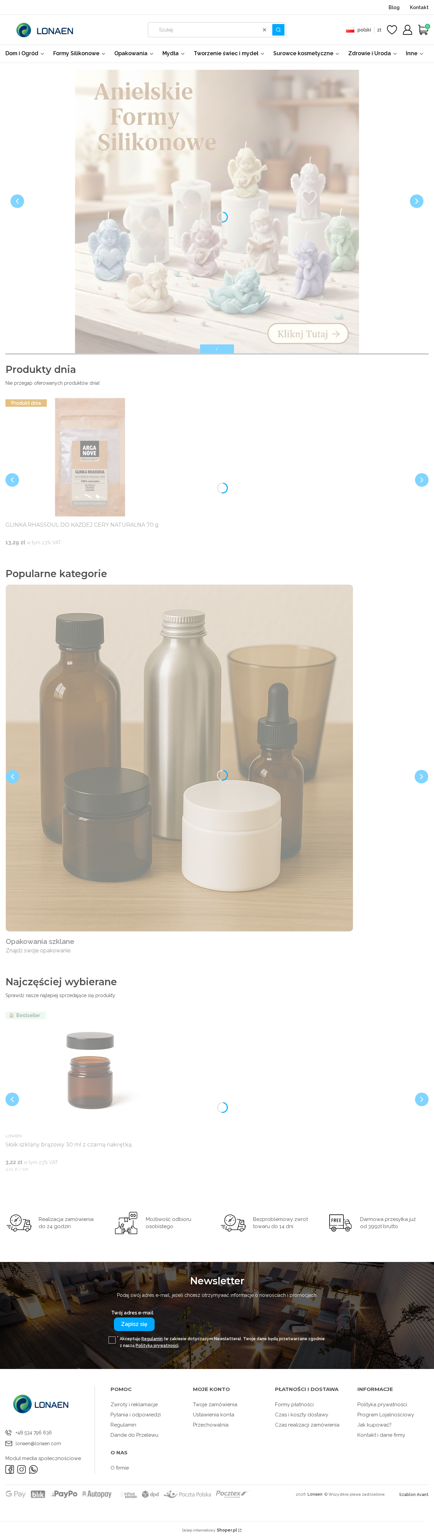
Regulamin (152, 1338)
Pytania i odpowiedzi (136, 1415)
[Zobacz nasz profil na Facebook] (9, 1469)
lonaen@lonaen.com (38, 1443)
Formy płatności (294, 1404)
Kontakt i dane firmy (381, 1435)
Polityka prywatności (382, 1404)
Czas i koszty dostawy (301, 1415)
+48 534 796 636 (34, 1432)
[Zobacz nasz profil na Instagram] (21, 1469)
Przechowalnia (211, 1425)
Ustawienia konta (213, 1415)
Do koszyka (81, 555)
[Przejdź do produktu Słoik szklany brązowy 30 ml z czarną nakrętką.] (90, 1070)
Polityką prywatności (157, 1345)
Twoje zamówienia (215, 1404)
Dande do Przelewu (134, 1435)
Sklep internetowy (209, 1530)
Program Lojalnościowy (385, 1415)
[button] (278, 30)
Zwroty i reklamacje (134, 1404)
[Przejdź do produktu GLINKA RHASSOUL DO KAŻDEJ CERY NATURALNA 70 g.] (90, 458)
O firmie (120, 1468)
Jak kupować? (374, 1425)
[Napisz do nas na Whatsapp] (33, 1469)
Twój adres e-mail (132, 1312)
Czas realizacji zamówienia (307, 1425)
